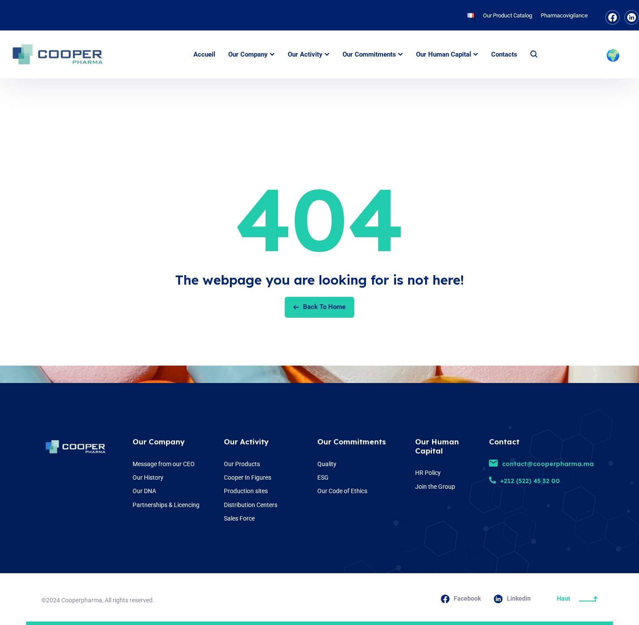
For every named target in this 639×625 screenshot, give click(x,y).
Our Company (159, 441)
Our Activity (246, 441)
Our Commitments (351, 441)
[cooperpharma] (63, 54)
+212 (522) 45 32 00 (530, 481)
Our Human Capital (437, 446)
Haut (563, 598)
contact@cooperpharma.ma (548, 464)
